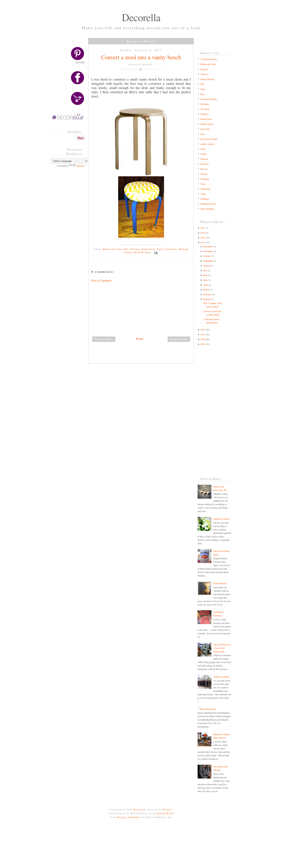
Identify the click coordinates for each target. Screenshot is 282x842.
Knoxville (204, 128)
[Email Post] (155, 252)
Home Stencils (220, 583)
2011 (202, 334)
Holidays (204, 113)
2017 (202, 227)
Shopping (204, 178)
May (205, 279)
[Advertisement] (69, 231)
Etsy (202, 94)
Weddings (204, 198)
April (205, 284)
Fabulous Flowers (221, 518)
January (206, 299)
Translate (80, 165)
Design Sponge (207, 79)
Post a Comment (101, 280)
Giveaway (205, 109)
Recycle (204, 168)
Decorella (141, 17)
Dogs (202, 89)
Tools (202, 183)
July (205, 270)
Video (203, 193)
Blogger (204, 69)
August (206, 265)
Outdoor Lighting (221, 676)
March (206, 289)
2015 (202, 232)
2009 (202, 344)
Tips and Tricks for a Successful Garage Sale (222, 648)
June (205, 275)
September (208, 260)
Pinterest (204, 158)
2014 (202, 237)
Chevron (204, 74)
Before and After (112, 249)
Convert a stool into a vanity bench (141, 57)
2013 (202, 242)
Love (202, 133)
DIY (125, 249)
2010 (202, 339)
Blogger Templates (129, 817)
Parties (203, 153)
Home (139, 338)
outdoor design (207, 143)
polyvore (204, 163)
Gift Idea (135, 249)
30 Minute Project (208, 59)
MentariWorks (165, 813)
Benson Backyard (208, 708)
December (207, 246)
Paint (160, 249)
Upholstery (170, 249)
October (206, 255)
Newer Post (103, 338)
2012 (202, 329)
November (208, 251)
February (207, 294)
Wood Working (142, 252)
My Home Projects (209, 138)
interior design (207, 123)
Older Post (179, 338)
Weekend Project (208, 203)
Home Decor (148, 249)
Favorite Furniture (208, 99)
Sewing (203, 173)
